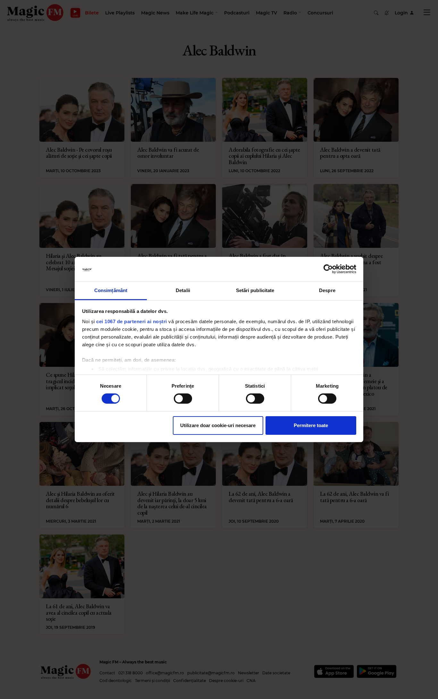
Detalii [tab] (183, 290)
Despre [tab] (327, 290)
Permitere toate (311, 425)
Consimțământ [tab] (110, 290)
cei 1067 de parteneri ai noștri (131, 321)
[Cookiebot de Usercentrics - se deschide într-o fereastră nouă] (328, 269)
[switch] (183, 398)
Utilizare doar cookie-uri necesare (218, 425)
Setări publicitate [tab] (255, 290)
